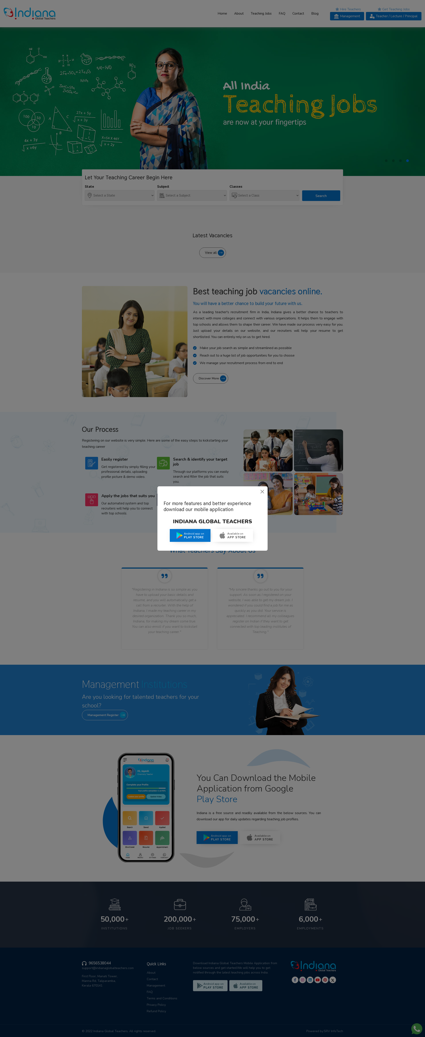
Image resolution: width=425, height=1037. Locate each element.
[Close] (262, 491)
